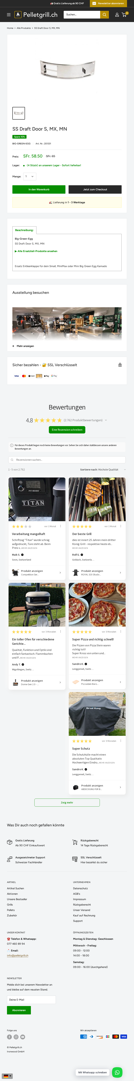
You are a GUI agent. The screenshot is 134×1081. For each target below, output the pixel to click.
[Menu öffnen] (8, 14)
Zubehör (12, 915)
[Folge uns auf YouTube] (22, 1037)
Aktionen (12, 893)
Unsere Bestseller (17, 899)
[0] (124, 15)
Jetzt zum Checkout (95, 189)
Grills (10, 904)
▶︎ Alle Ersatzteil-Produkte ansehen (36, 251)
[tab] (24, 230)
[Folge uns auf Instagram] (16, 1037)
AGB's (76, 893)
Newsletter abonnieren (111, 3)
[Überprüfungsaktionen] (60, 526)
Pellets (11, 910)
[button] (106, 420)
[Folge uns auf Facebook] (9, 1037)
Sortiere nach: (89, 469)
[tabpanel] (67, 252)
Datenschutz (80, 888)
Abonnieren (19, 1010)
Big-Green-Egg (21, 143)
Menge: (16, 176)
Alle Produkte (24, 28)
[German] (7, 1076)
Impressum (79, 899)
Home (10, 28)
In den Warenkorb (39, 189)
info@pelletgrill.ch (17, 955)
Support (78, 920)
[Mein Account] (117, 15)
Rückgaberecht (82, 904)
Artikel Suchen (15, 888)
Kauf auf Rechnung (84, 915)
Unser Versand (81, 910)
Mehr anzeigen (29, 548)
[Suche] (104, 15)
